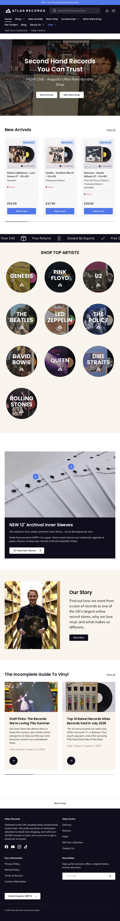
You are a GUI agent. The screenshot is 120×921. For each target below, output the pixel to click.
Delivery (66, 824)
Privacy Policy (12, 863)
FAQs (65, 836)
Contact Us (68, 848)
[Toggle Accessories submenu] (78, 19)
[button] (113, 10)
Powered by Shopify (31, 910)
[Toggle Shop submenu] (23, 19)
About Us (35, 24)
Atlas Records (16, 910)
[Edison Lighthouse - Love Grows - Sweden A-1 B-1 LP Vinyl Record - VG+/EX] (21, 154)
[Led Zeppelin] (60, 319)
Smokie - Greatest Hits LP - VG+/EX (60, 174)
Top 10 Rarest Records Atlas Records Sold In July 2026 (88, 721)
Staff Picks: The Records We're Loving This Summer (29, 721)
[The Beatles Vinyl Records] (21, 319)
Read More (78, 637)
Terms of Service (14, 875)
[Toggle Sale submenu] (55, 24)
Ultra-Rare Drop (92, 19)
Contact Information (15, 881)
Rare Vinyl (52, 19)
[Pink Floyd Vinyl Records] (60, 277)
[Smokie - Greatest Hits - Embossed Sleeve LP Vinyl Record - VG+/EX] (60, 154)
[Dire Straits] (98, 361)
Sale (50, 24)
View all (111, 129)
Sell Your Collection (16, 30)
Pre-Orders (11, 24)
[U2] (98, 277)
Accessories (68, 19)
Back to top (60, 803)
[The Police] (98, 319)
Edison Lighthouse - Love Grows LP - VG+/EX (21, 174)
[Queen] (60, 361)
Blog (23, 24)
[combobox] (75, 10)
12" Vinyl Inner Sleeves (24, 550)
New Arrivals (35, 19)
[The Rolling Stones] (21, 403)
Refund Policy (12, 869)
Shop (18, 19)
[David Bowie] (21, 361)
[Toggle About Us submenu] (43, 24)
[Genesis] (21, 277)
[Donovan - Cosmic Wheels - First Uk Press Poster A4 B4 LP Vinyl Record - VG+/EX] (98, 154)
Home (8, 19)
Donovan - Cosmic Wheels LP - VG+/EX (95, 174)
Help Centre (38, 30)
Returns (66, 830)
